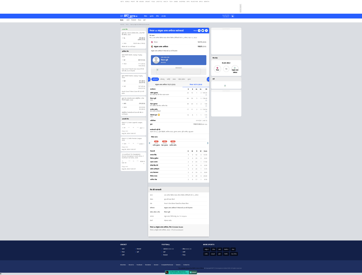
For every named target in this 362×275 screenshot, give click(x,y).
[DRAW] (226, 69)
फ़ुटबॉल (151, 16)
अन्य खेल (163, 16)
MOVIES (141, 1)
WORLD (127, 1)
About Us (131, 264)
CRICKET (147, 1)
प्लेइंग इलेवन (181, 79)
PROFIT (133, 1)
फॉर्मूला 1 (207, 249)
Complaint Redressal (167, 264)
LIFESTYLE (159, 1)
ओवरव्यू (162, 79)
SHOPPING (182, 1)
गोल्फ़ (233, 249)
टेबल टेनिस (234, 254)
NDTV (122, 1)
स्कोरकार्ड (155, 79)
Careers (178, 264)
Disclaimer (148, 264)
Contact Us (186, 264)
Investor (156, 264)
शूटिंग (219, 254)
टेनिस (157, 16)
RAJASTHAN (194, 1)
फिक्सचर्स (133, 20)
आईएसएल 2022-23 (168, 249)
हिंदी (137, 1)
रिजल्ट (139, 20)
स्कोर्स (128, 20)
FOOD (153, 1)
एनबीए (206, 254)
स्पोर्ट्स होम (122, 24)
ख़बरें (144, 20)
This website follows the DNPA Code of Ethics (191, 268)
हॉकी (220, 249)
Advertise (123, 264)
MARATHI (206, 1)
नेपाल (196, 84)
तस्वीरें (123, 255)
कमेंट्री (168, 79)
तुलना (189, 79)
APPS (188, 1)
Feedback (139, 264)
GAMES (176, 1)
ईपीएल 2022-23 (187, 249)
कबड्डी (213, 254)
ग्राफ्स (174, 79)
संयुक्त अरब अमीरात (165, 84)
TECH (171, 1)
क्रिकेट (145, 16)
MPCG (201, 1)
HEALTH (165, 1)
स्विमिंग (226, 254)
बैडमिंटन (226, 249)
